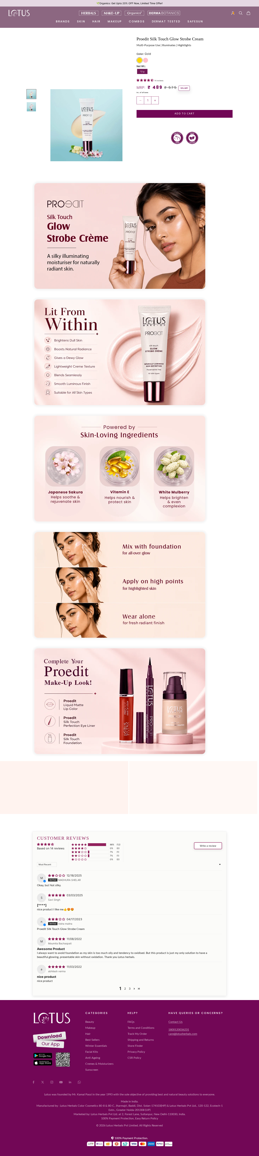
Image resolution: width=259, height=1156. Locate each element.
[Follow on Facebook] (33, 1082)
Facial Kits (91, 1051)
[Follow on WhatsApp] (79, 1082)
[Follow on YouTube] (61, 1082)
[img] (57, 875)
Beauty (89, 1021)
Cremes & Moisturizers (99, 1063)
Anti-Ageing (92, 1057)
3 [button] (130, 988)
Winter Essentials (96, 1045)
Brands (63, 21)
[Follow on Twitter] (42, 1082)
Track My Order (137, 1033)
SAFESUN (195, 21)
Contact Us (175, 1021)
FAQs (131, 1021)
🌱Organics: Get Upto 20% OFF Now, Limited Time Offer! (129, 3)
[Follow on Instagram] (52, 1082)
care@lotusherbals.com (182, 1033)
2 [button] (125, 988)
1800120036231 (178, 1029)
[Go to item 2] (31, 94)
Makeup (115, 21)
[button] (145, 80)
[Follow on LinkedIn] (70, 1082)
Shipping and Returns (141, 1039)
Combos (137, 21)
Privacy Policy (136, 1051)
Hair (96, 21)
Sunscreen (91, 1069)
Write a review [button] (208, 845)
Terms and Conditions (141, 1027)
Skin (81, 21)
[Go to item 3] (31, 107)
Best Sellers (92, 1039)
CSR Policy (134, 1057)
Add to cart (185, 114)
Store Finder (135, 1045)
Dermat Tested (166, 21)
